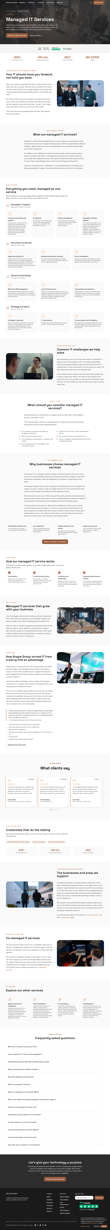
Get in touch (99, 2)
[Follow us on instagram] (43, 1225)
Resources (50, 2)
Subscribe (99, 1198)
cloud (100, 915)
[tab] (51, 809)
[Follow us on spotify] (45, 1225)
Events (62, 1207)
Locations (41, 2)
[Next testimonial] (104, 793)
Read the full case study (17, 745)
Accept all (104, 1226)
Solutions (22, 2)
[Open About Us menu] (64, 3)
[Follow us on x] (37, 1225)
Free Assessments (64, 1203)
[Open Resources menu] (55, 3)
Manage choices (85, 1226)
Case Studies (64, 1200)
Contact (49, 1211)
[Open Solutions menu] (27, 3)
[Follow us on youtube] (40, 1225)
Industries (31, 2)
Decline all (97, 1226)
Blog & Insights (64, 1197)
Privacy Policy (93, 1223)
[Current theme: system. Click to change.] (90, 2)
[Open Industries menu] (36, 3)
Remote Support (65, 1213)
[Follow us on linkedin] (35, 1225)
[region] (55, 793)
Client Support (64, 1210)
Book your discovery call (17, 35)
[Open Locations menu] (45, 3)
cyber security (92, 915)
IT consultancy (65, 917)
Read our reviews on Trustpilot (55, 542)
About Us (60, 2)
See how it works (35, 35)
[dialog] (94, 1222)
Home (7, 11)
